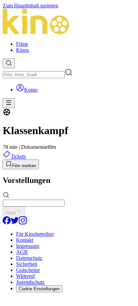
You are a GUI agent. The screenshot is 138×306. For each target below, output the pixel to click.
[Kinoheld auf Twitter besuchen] (15, 222)
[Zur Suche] (9, 63)
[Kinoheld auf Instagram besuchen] (23, 222)
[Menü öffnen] (9, 103)
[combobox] (34, 74)
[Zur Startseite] (69, 22)
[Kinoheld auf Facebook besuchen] (7, 222)
